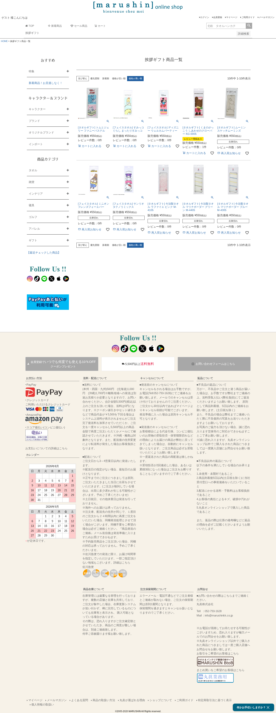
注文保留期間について (153, 589)
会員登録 (217, 17)
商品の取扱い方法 (104, 700)
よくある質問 (79, 700)
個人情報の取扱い (42, 704)
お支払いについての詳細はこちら (46, 448)
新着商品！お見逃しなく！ (46, 83)
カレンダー (32, 454)
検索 (249, 26)
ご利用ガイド (248, 17)
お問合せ (202, 589)
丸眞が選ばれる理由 (132, 700)
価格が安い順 (119, 78)
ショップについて (160, 700)
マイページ (231, 17)
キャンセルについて (152, 378)
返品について (205, 378)
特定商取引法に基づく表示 (215, 700)
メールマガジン (266, 17)
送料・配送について (95, 378)
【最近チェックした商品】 (44, 252)
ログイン (204, 17)
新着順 (105, 78)
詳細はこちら (121, 562)
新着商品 (56, 25)
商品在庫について (93, 589)
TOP (31, 25)
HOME (4, 41)
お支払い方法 (34, 378)
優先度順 (94, 78)
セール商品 (80, 25)
